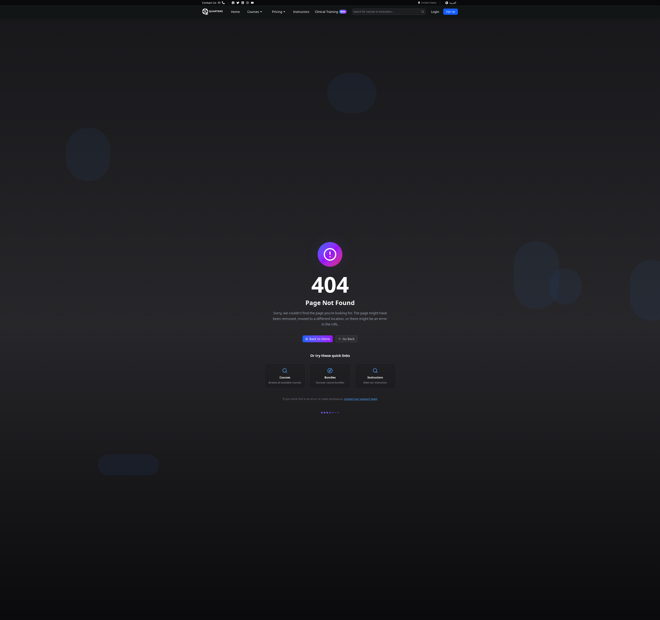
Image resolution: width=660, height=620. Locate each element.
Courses (253, 12)
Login (435, 12)
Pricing (277, 12)
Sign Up (450, 11)
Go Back (349, 339)
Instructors (301, 12)
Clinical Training (330, 12)
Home (235, 12)
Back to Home (319, 339)
